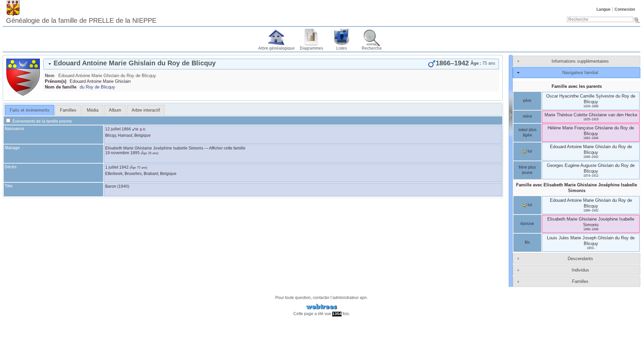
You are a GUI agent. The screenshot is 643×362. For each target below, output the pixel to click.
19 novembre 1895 (122, 152)
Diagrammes (311, 48)
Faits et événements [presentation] (30, 110)
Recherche (372, 48)
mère (527, 116)
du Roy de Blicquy (97, 86)
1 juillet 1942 (117, 167)
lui (529, 151)
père (527, 100)
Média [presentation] (92, 110)
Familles (580, 281)
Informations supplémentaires (580, 61)
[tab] (271, 64)
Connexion (625, 9)
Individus (580, 270)
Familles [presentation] (68, 110)
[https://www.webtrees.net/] (321, 306)
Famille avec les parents (577, 86)
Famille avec (576, 187)
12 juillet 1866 (118, 129)
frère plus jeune (527, 170)
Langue (603, 9)
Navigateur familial (580, 72)
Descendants (580, 258)
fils (527, 242)
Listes (341, 48)
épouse (527, 223)
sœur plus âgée (527, 132)
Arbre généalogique (276, 48)
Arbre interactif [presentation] (146, 110)
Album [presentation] (115, 110)
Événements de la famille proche (41, 121)
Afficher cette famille (227, 148)
